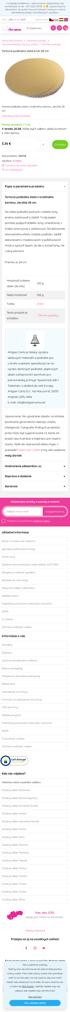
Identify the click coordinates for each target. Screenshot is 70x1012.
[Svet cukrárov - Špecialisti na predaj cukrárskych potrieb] (12, 28)
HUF (23, 19)
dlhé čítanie (28, 986)
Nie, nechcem (35, 996)
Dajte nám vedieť (29, 450)
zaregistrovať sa (54, 511)
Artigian (17, 160)
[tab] (35, 186)
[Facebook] (26, 948)
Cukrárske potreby (36, 40)
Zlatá (40, 303)
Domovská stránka (12, 40)
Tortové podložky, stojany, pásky (20, 44)
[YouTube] (44, 948)
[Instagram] (35, 948)
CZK (11, 19)
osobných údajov (41, 521)
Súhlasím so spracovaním (28, 521)
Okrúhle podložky (51, 44)
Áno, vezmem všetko (35, 1003)
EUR (17, 19)
